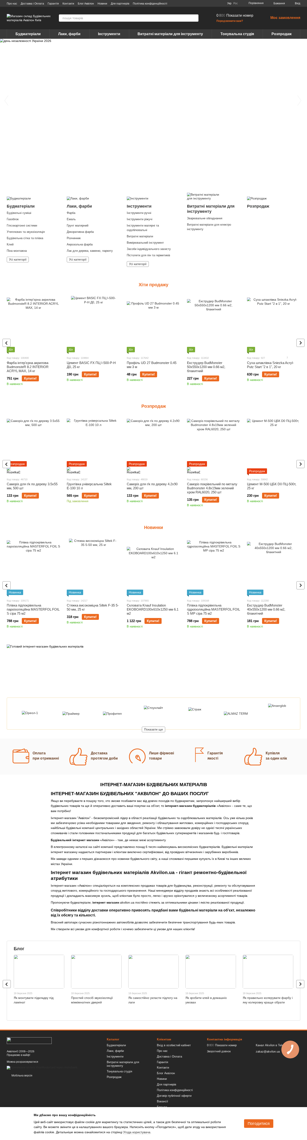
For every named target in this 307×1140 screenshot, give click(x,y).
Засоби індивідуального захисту (149, 249)
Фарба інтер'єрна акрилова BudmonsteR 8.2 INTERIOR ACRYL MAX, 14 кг (28, 367)
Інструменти (109, 34)
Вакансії (162, 1101)
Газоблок (13, 219)
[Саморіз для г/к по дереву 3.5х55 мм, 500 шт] (33, 445)
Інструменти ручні (139, 213)
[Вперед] (300, 343)
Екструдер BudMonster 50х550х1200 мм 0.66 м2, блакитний (206, 367)
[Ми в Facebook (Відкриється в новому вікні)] (199, 3)
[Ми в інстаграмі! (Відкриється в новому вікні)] (210, 3)
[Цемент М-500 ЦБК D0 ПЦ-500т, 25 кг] (273, 445)
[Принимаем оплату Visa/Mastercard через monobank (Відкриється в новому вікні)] (42, 1067)
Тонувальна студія (237, 34)
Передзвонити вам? (229, 21)
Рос (235, 3)
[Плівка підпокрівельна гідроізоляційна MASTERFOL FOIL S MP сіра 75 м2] (213, 567)
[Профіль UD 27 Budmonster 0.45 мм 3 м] (153, 324)
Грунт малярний (77, 225)
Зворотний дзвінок (219, 1051)
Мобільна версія (21, 1075)
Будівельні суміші (19, 213)
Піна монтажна (17, 250)
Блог (19, 948)
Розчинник (74, 238)
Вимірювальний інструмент (145, 242)
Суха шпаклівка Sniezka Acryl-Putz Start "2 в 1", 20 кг (270, 365)
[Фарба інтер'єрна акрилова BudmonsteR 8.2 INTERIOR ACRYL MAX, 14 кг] (33, 324)
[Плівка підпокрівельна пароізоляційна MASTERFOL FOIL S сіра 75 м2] (33, 567)
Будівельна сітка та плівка (25, 238)
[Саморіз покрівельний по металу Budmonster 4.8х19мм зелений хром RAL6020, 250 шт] (213, 445)
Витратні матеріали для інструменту (170, 34)
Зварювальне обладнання (204, 218)
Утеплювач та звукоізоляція (26, 231)
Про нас (12, 3)
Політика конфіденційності (150, 3)
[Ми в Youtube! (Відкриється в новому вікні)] (205, 3)
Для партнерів (120, 3)
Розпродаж (281, 34)
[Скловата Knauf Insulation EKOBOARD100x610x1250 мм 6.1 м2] (153, 567)
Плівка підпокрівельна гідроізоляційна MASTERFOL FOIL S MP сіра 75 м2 (213, 609)
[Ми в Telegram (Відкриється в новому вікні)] (215, 3)
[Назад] (6, 343)
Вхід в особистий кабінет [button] (174, 1045)
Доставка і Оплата (32, 3)
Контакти (68, 3)
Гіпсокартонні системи (22, 225)
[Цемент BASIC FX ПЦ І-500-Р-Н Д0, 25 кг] (93, 324)
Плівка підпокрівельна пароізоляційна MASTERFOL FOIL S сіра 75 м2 (33, 609)
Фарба (71, 213)
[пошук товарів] (194, 18)
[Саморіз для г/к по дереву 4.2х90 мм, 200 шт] (153, 445)
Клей (10, 244)
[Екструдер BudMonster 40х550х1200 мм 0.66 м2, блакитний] (273, 567)
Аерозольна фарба (80, 244)
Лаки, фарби (69, 34)
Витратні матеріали (140, 236)
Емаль (71, 219)
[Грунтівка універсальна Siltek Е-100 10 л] (93, 445)
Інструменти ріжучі (139, 219)
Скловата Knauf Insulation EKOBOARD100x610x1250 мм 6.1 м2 (152, 609)
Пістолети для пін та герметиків (148, 255)
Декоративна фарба (80, 231)
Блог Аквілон (86, 3)
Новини (102, 3)
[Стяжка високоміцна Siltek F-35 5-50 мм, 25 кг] (93, 567)
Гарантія (53, 3)
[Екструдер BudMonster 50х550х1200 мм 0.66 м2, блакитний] (213, 324)
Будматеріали (28, 34)
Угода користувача (136, 1132)
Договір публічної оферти (174, 1095)
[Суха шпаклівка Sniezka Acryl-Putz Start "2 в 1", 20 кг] (273, 324)
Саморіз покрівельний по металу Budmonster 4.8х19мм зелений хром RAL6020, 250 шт (212, 488)
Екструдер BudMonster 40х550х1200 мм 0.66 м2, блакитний (266, 609)
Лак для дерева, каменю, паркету (90, 250)
